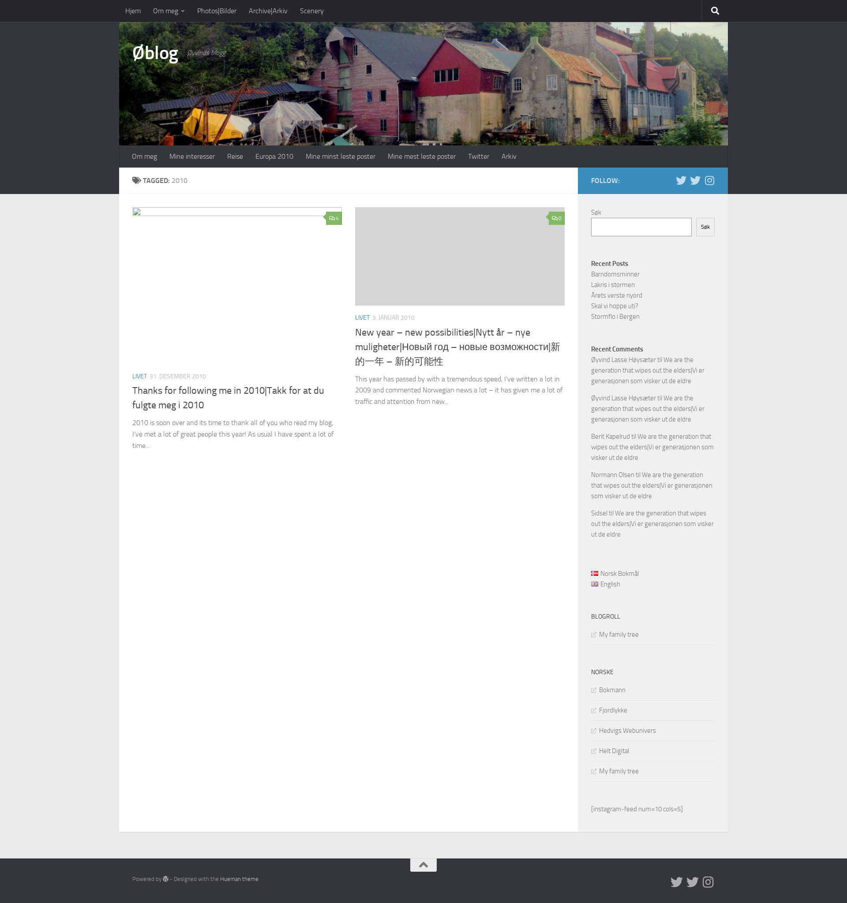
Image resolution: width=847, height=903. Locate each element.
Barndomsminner (615, 274)
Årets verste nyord (616, 295)
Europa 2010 (274, 156)
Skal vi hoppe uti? (614, 306)
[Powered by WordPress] (166, 879)
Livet (139, 376)
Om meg (165, 11)
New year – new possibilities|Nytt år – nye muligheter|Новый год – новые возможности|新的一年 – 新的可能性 (457, 347)
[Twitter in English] (681, 180)
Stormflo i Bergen (615, 317)
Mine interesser (192, 156)
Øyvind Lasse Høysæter (623, 360)
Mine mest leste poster (422, 156)
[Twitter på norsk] (695, 180)
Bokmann (612, 690)
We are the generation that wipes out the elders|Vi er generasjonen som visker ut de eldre (648, 370)
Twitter (478, 156)
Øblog (155, 53)
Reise (235, 156)
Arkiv (509, 156)
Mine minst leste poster (340, 156)
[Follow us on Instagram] (709, 180)
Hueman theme (239, 879)
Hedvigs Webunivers (627, 731)
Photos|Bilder (216, 11)
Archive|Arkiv (268, 11)
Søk (596, 212)
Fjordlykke (613, 710)
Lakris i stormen (613, 285)
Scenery (312, 11)
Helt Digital (614, 751)
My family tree (619, 634)
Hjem (133, 11)
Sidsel (599, 513)
